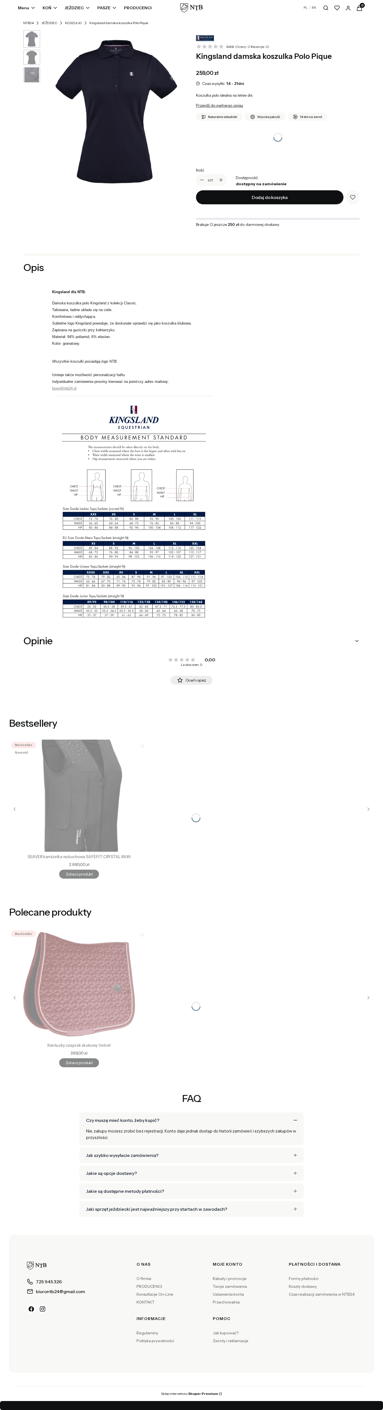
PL (306, 8)
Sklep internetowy (189, 1394)
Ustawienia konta (228, 1294)
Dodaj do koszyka (270, 197)
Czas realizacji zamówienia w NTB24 (322, 1294)
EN (314, 8)
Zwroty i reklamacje (230, 1340)
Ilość (200, 170)
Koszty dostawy (303, 1286)
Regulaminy (147, 1332)
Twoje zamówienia (230, 1286)
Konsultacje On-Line (155, 1294)
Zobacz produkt (79, 874)
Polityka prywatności (155, 1340)
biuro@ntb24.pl (64, 388)
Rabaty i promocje (229, 1278)
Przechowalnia (226, 1302)
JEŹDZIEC (49, 23)
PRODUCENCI (149, 1286)
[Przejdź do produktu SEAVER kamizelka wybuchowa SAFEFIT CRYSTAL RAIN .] (79, 796)
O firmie (144, 1278)
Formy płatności (304, 1278)
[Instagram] (42, 1308)
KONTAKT (145, 1302)
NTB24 (28, 23)
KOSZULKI (73, 23)
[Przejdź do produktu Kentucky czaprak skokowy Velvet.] (79, 984)
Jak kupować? (226, 1332)
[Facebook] (31, 1308)
